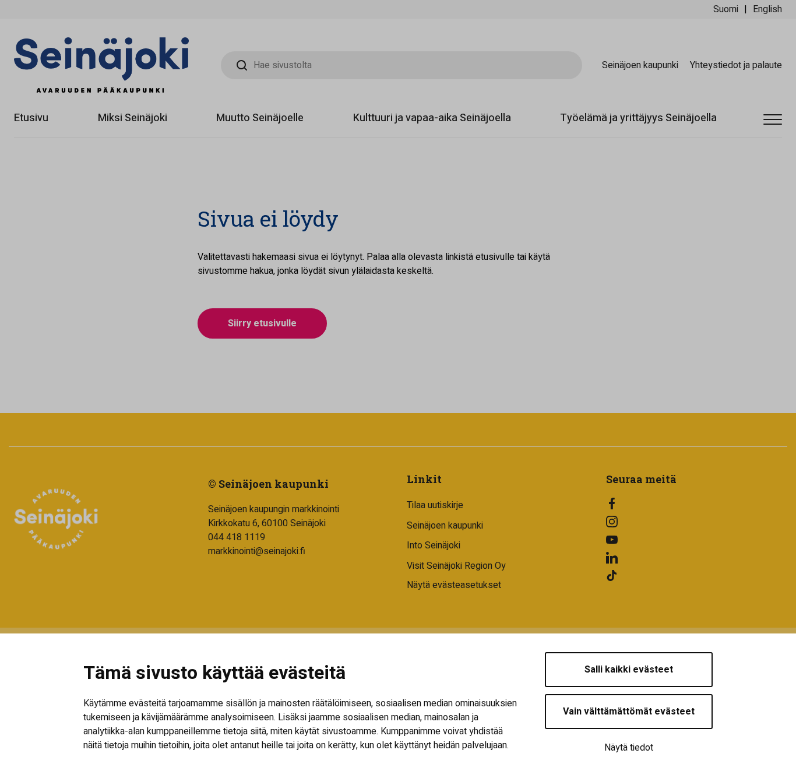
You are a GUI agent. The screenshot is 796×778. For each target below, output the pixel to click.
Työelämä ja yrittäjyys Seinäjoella (638, 118)
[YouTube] (697, 539)
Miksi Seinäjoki (132, 118)
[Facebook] (697, 503)
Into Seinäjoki (433, 545)
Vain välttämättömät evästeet (629, 712)
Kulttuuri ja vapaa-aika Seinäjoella (432, 118)
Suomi (725, 9)
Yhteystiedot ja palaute (736, 65)
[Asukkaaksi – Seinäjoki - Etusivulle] (101, 65)
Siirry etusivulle (262, 323)
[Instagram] (697, 521)
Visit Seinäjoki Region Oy (456, 566)
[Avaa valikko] (772, 120)
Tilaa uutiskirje (435, 505)
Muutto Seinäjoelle (260, 118)
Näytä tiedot (628, 748)
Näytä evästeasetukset (454, 585)
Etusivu (31, 118)
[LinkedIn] (697, 558)
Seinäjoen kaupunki (640, 65)
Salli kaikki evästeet (628, 670)
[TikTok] (697, 576)
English (767, 9)
